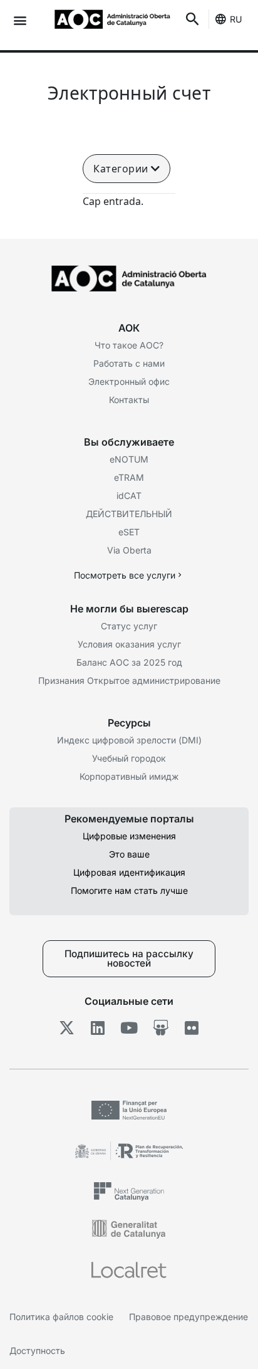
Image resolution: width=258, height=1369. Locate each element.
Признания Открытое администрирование (129, 680)
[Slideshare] (160, 1028)
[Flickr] (192, 1028)
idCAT (129, 495)
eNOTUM (129, 459)
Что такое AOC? (129, 345)
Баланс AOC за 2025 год (129, 662)
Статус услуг (129, 626)
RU (236, 19)
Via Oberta (129, 550)
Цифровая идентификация (129, 872)
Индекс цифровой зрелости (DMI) (129, 740)
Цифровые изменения (129, 836)
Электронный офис (129, 381)
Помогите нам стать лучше (129, 890)
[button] (19, 19)
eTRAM (129, 477)
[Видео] (129, 1028)
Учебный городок (129, 758)
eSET (129, 532)
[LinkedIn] (98, 1028)
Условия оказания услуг (129, 644)
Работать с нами (129, 363)
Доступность (37, 1350)
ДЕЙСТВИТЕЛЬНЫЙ (129, 513)
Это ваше (129, 854)
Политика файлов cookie (61, 1316)
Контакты (129, 399)
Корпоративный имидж (129, 776)
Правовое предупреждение (188, 1316)
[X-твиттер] (67, 1028)
